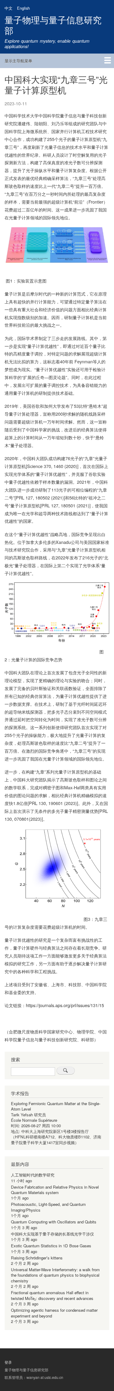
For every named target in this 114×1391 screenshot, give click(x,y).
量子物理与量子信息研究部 (53, 24)
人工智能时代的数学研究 (32, 1175)
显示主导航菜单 (18, 61)
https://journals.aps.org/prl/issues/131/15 (65, 1005)
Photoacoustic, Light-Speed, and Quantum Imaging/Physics (48, 1207)
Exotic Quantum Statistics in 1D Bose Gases (51, 1246)
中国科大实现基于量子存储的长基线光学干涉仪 (52, 1234)
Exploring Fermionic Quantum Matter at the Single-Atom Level (55, 1106)
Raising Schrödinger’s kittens (37, 1258)
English (23, 8)
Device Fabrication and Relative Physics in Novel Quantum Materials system (55, 1189)
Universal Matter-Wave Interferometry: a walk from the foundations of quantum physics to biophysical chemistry (55, 1275)
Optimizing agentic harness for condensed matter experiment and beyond (54, 1312)
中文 (8, 8)
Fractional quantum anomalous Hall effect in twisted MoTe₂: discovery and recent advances (52, 1295)
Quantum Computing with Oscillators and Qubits (53, 1222)
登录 (8, 1362)
